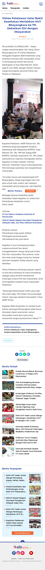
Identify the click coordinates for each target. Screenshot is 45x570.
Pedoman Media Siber (26, 559)
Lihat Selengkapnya (22, 533)
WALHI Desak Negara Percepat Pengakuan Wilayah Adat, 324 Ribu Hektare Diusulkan (16, 500)
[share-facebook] (16, 354)
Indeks (26, 8)
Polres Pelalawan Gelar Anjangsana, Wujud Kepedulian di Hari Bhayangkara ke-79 (22, 331)
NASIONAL (8, 340)
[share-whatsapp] (24, 354)
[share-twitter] (20, 354)
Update (31, 191)
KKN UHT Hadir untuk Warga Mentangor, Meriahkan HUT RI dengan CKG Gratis (16, 511)
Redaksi (14, 559)
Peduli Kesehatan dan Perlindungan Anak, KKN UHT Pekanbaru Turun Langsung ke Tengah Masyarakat (16, 489)
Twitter (28, 552)
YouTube (32, 556)
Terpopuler (15, 8)
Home (4, 8)
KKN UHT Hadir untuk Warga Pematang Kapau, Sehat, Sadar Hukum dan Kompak (16, 478)
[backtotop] (22, 542)
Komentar (23, 360)
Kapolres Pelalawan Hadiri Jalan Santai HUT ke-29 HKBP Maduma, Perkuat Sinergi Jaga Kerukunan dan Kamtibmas (15, 523)
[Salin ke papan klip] (28, 354)
